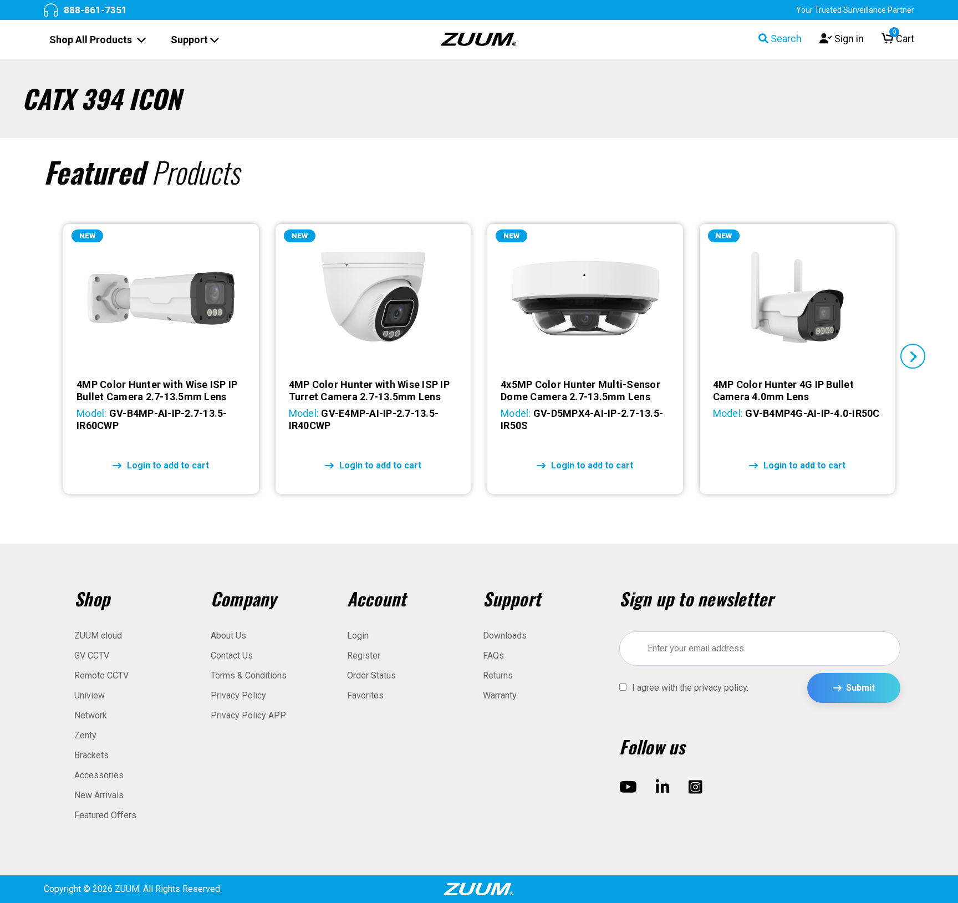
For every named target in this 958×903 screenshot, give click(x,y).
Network (90, 715)
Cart (903, 38)
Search (785, 38)
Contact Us (232, 655)
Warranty (500, 695)
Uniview (89, 695)
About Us (228, 635)
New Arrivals (99, 795)
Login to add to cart (168, 465)
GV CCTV (91, 655)
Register (363, 655)
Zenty (85, 735)
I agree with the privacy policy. (690, 687)
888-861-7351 (95, 10)
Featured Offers (105, 815)
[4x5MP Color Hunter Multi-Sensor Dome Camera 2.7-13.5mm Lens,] (585, 298)
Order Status (371, 675)
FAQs (493, 655)
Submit (860, 687)
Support (190, 39)
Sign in (848, 38)
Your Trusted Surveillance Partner (855, 10)
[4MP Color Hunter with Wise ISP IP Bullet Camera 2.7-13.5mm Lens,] (160, 298)
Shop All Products (91, 39)
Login (358, 635)
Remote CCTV (101, 675)
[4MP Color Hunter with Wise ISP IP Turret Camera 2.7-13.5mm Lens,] (373, 298)
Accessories (99, 775)
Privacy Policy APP (248, 715)
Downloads (505, 635)
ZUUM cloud (98, 635)
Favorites (365, 695)
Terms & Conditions (249, 675)
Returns (498, 675)
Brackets (91, 755)
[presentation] (45, 356)
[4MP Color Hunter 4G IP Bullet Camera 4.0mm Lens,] (797, 298)
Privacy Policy (238, 695)
